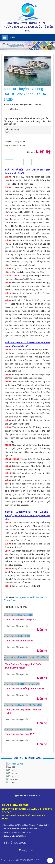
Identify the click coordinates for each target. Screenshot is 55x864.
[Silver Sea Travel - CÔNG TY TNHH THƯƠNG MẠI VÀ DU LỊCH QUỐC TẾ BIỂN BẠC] (27, 11)
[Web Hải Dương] (14, 763)
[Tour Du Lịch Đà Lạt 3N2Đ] (17, 635)
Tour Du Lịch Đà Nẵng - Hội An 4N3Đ (25, 688)
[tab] (9, 162)
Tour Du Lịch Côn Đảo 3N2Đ (20, 734)
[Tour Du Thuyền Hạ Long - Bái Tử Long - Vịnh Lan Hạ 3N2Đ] (28, 71)
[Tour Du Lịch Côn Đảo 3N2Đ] (18, 729)
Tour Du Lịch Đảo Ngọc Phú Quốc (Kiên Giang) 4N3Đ (23, 666)
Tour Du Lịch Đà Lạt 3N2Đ (19, 640)
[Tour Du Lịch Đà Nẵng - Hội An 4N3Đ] (22, 683)
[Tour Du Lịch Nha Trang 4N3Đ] (18, 614)
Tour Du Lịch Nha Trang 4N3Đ (21, 619)
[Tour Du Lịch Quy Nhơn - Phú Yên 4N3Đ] (23, 704)
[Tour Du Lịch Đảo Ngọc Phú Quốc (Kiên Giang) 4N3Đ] (26, 657)
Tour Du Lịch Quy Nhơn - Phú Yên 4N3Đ (23, 711)
